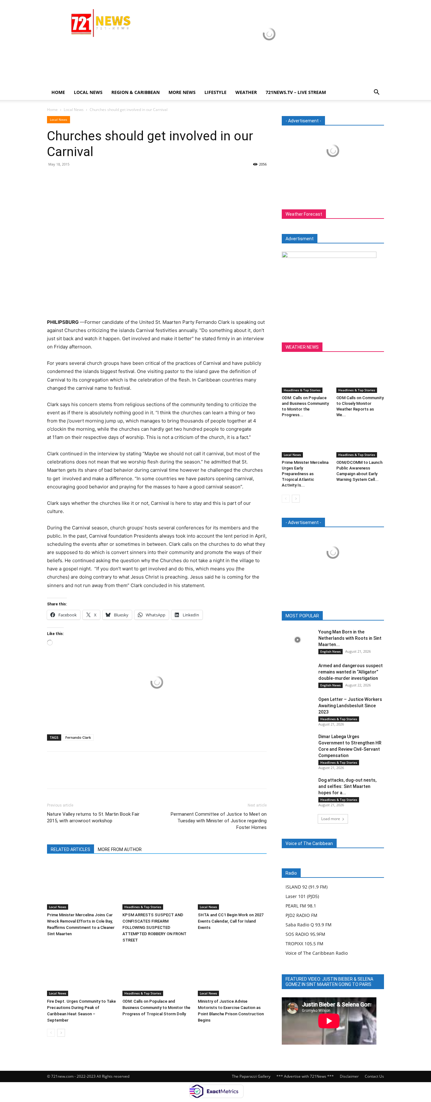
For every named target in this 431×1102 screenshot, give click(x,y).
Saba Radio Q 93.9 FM (309, 925)
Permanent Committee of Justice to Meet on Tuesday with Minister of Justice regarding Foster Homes (219, 820)
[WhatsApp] (97, 178)
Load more (330, 818)
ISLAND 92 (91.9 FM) (307, 887)
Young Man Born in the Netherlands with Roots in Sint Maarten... (349, 638)
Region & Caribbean (135, 92)
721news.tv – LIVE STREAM (296, 92)
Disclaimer (349, 1076)
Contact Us (374, 1076)
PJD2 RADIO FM (301, 915)
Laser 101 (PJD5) (302, 896)
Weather (246, 92)
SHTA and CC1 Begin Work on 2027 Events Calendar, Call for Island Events (230, 921)
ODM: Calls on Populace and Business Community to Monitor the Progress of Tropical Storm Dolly (156, 1007)
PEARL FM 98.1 (301, 906)
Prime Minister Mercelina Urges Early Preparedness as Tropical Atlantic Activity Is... (305, 473)
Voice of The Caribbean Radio (317, 953)
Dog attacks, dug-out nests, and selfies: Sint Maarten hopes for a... (347, 786)
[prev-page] (51, 1033)
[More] (111, 178)
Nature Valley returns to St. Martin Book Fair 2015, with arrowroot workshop (93, 817)
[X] (68, 178)
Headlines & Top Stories (142, 907)
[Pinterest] (82, 178)
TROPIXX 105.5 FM (304, 944)
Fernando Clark (78, 737)
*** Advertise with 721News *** (305, 1076)
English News (330, 651)
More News (182, 92)
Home (58, 92)
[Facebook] (53, 178)
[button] (376, 93)
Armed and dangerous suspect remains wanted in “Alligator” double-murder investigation (350, 672)
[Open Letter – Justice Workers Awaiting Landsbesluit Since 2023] (297, 707)
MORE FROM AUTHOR (120, 849)
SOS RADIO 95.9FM (305, 934)
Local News (88, 92)
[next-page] (61, 1033)
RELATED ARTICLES (70, 849)
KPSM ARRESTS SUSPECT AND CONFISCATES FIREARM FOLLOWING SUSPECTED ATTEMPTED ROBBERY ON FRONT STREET (154, 927)
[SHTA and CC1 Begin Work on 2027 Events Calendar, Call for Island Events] (232, 886)
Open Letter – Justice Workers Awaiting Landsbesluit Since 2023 (350, 705)
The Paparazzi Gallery (251, 1076)
